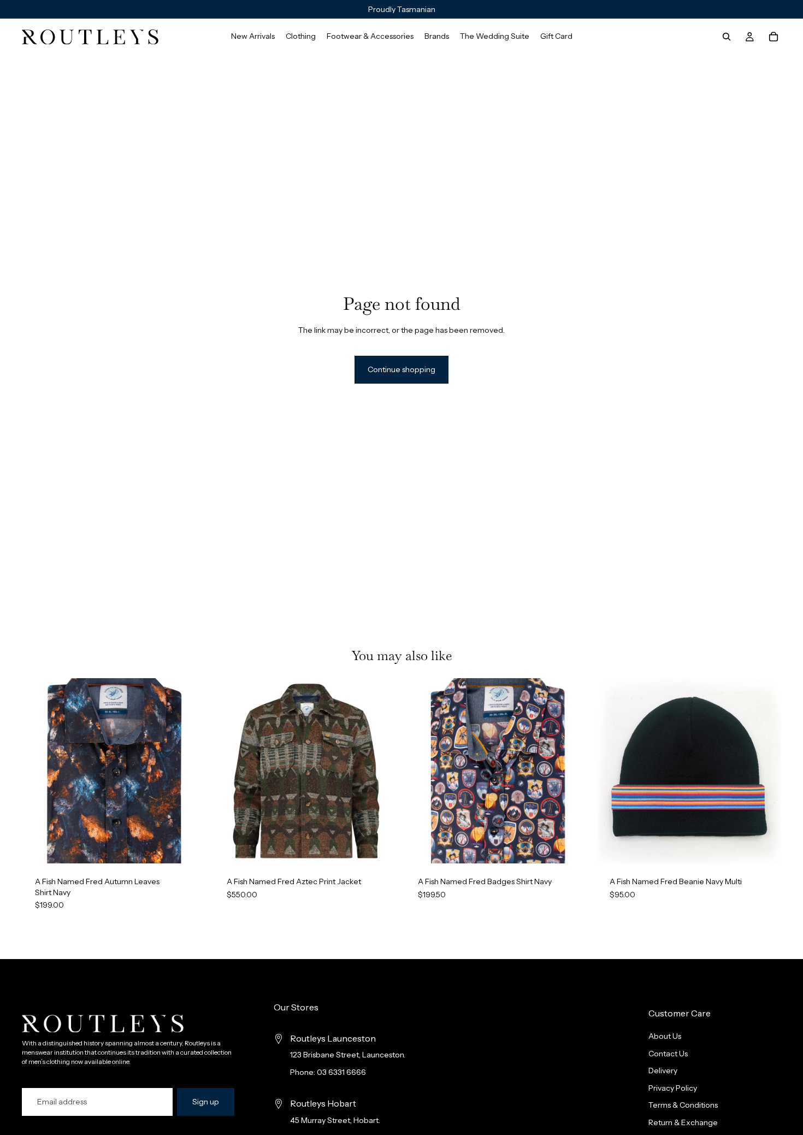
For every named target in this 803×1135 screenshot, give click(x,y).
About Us (664, 1036)
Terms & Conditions (683, 1105)
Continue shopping (401, 369)
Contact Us (668, 1053)
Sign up (205, 1102)
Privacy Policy (672, 1088)
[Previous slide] (38, 771)
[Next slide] (190, 771)
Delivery (662, 1070)
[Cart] (773, 37)
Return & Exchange (683, 1122)
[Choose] (190, 846)
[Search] (727, 37)
